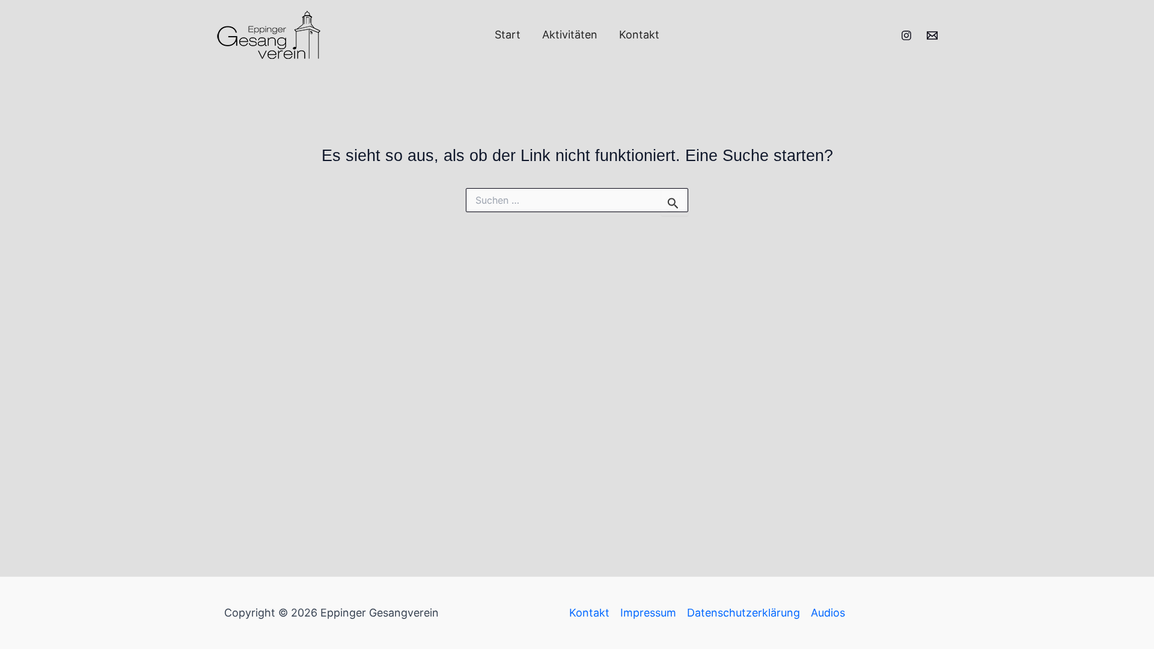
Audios (828, 612)
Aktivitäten (569, 34)
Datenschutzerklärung (743, 612)
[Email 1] (932, 35)
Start (508, 34)
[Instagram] (906, 35)
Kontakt (639, 34)
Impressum (648, 612)
